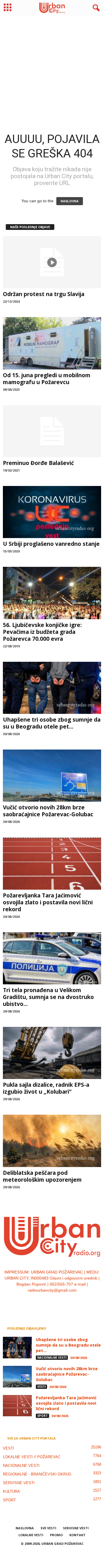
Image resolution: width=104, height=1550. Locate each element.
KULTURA (11, 1491)
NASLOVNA (70, 201)
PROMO (56, 1535)
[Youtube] (69, 1302)
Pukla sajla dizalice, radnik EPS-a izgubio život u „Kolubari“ (46, 1088)
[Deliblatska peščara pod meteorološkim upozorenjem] (52, 1141)
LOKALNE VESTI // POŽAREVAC (31, 1457)
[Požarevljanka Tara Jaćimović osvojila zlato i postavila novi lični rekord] (52, 863)
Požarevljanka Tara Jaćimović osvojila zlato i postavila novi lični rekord (48, 902)
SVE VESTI (48, 1528)
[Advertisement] (52, 69)
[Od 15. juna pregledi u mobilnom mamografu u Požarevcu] (52, 343)
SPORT (42, 1416)
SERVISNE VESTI (19, 1483)
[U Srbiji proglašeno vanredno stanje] (52, 512)
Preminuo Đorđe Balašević (38, 463)
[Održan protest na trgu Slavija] (52, 262)
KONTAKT (77, 1535)
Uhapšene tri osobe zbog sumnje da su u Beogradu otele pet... (52, 723)
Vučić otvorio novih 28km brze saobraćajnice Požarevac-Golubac (48, 811)
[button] (95, 8)
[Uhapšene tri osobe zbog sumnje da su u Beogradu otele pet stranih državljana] (52, 688)
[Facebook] (35, 1302)
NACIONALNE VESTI (51, 1357)
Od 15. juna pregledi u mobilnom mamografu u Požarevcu (46, 378)
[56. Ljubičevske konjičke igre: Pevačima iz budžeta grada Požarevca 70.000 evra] (52, 593)
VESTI (41, 1387)
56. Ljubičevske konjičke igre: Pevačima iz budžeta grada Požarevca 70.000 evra (42, 632)
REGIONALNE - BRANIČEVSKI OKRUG (37, 1474)
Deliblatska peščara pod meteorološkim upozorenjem (42, 1176)
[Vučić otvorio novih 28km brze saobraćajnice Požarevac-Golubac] (52, 776)
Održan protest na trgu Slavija (43, 294)
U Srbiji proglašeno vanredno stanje (51, 544)
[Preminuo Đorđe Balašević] (52, 431)
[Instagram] (47, 1302)
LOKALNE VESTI (30, 1535)
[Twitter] (58, 1302)
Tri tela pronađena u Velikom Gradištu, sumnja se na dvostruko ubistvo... (48, 997)
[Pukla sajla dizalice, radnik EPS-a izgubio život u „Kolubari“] (52, 1053)
